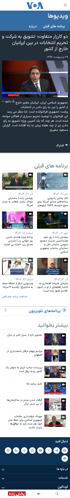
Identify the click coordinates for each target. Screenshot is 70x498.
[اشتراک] (65, 458)
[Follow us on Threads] (24, 450)
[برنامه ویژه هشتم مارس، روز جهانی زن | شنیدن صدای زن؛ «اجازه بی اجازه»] (17, 220)
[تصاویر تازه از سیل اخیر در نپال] (55, 339)
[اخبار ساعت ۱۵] (55, 388)
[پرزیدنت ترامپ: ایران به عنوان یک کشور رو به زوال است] (55, 372)
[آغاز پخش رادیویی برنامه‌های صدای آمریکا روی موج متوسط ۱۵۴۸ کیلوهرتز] (52, 181)
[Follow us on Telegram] (56, 450)
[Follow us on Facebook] (65, 450)
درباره (33, 26)
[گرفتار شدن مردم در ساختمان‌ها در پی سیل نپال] (55, 404)
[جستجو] (57, 494)
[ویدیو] (39, 494)
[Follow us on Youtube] (40, 450)
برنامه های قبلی (54, 26)
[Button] (62, 146)
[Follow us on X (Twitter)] (48, 450)
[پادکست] (8, 450)
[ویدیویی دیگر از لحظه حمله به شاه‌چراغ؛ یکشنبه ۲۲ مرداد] (17, 266)
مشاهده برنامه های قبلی (15, 296)
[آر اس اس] (16, 450)
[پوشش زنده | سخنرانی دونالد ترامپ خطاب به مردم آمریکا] (17, 181)
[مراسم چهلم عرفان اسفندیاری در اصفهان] (55, 356)
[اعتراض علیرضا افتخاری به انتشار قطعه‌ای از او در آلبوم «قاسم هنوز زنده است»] (52, 266)
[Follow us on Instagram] (32, 450)
